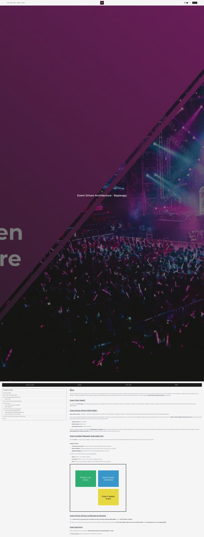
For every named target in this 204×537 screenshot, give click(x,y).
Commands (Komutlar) (77, 446)
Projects (18, 2)
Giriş (72, 390)
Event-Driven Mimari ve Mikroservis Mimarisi (88, 516)
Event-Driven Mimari (75, 414)
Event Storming (76, 527)
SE (102, 3)
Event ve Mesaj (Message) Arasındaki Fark (86, 436)
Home (8, 2)
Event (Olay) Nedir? (77, 400)
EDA (102, 191)
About (14, 2)
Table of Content (8, 390)
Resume (194, 2)
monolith (96, 519)
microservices (82, 519)
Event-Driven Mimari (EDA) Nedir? (83, 410)
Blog (11, 2)
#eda (176, 385)
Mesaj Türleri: (74, 443)
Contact (23, 2)
